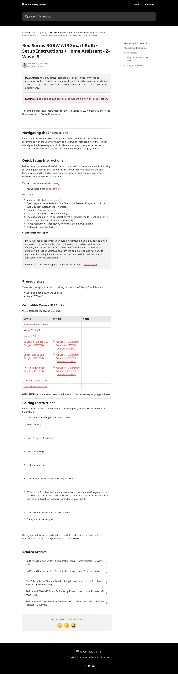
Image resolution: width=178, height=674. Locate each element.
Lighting (42, 32)
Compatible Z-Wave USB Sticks (137, 59)
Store (136, 4)
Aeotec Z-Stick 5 (32, 336)
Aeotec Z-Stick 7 (32, 330)
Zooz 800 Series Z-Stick (35, 380)
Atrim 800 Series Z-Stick (36, 324)
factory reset (90, 264)
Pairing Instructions (133, 65)
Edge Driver (53, 188)
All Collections (28, 32)
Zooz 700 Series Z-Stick (35, 386)
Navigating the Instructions (137, 43)
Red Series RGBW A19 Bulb (62, 32)
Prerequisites (130, 52)
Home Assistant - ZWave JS (90, 32)
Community (148, 4)
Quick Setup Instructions (135, 48)
